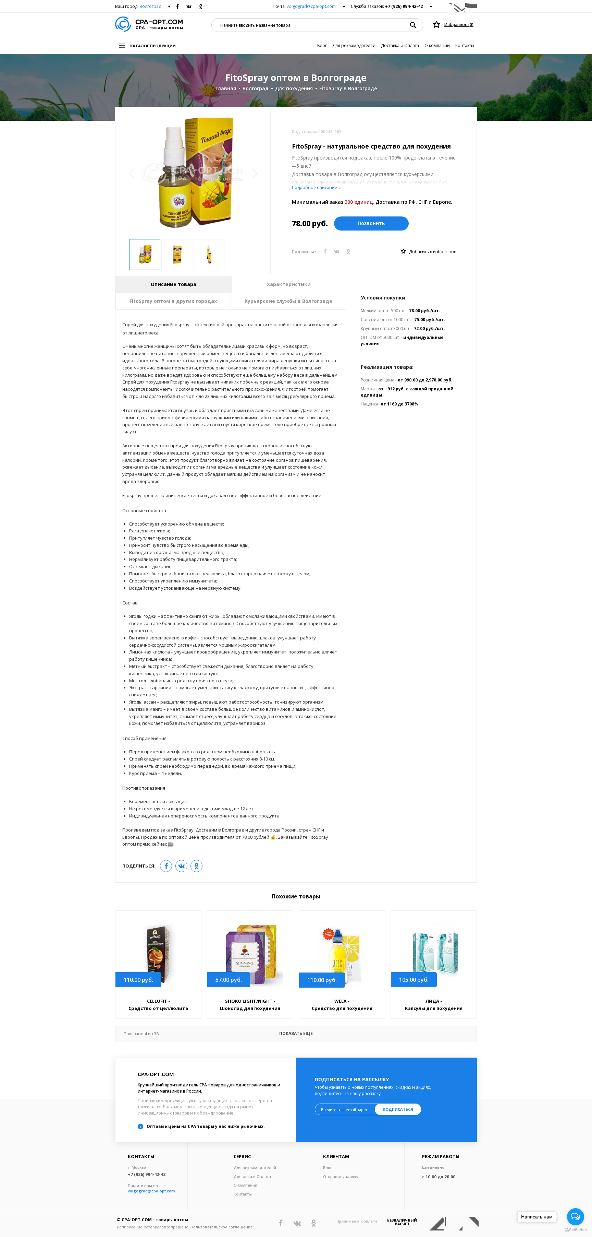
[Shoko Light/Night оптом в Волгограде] (250, 954)
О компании (437, 45)
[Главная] (149, 24)
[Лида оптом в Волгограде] (434, 954)
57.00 (228, 979)
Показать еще (218, 1033)
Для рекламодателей (353, 45)
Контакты (464, 45)
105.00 (414, 979)
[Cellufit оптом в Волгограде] (158, 954)
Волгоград (150, 6)
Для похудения (294, 88)
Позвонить (371, 223)
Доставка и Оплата (400, 45)
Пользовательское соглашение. (222, 1226)
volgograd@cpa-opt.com (311, 6)
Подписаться (398, 1109)
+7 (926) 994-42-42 (404, 6)
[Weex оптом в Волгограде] (342, 955)
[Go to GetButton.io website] (576, 1230)
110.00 (138, 979)
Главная (225, 88)
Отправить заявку (340, 1176)
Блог (322, 45)
